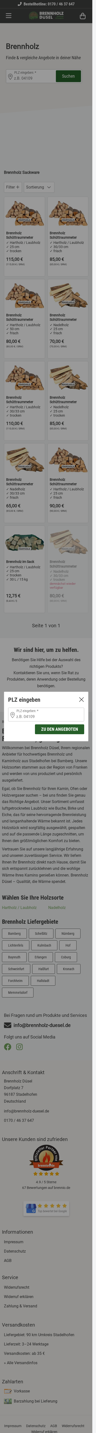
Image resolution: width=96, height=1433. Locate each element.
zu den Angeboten (59, 729)
